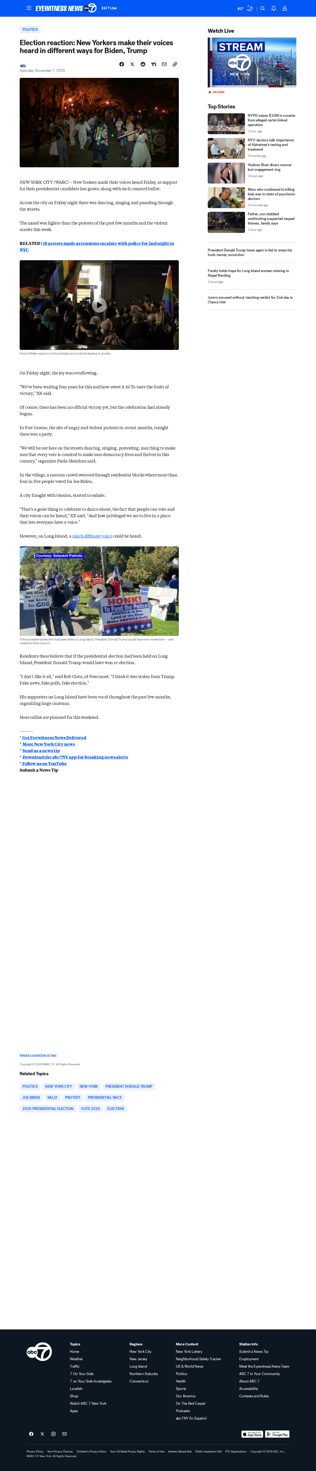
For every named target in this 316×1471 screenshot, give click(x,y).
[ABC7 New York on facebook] (31, 1434)
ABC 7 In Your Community (259, 1374)
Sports (181, 1389)
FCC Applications (236, 1451)
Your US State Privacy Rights (127, 1451)
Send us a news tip (41, 750)
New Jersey (138, 1359)
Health (181, 1381)
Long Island (138, 1366)
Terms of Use (156, 1451)
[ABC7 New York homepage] (66, 8)
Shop (74, 1396)
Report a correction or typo (38, 1055)
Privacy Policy (35, 1451)
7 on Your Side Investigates (90, 1381)
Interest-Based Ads (180, 1451)
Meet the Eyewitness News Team (264, 1366)
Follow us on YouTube (44, 763)
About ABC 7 (249, 1381)
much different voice (92, 536)
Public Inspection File (208, 1451)
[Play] (252, 62)
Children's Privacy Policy (91, 1451)
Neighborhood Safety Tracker (198, 1359)
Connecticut (139, 1381)
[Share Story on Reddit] (143, 64)
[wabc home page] (39, 1351)
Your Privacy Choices (60, 1451)
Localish (76, 1389)
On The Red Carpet (190, 1403)
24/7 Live (109, 8)
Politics (181, 1374)
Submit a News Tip (253, 1352)
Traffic (75, 1366)
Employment (249, 1359)
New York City (141, 1352)
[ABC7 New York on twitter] (42, 1434)
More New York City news (48, 744)
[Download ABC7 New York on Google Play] (277, 1434)
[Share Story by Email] (164, 64)
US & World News (189, 1366)
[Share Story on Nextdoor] (154, 64)
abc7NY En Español (191, 1418)
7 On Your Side (81, 1374)
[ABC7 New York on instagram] (53, 1434)
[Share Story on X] (132, 64)
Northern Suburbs (144, 1374)
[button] (29, 8)
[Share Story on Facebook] (122, 64)
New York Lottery (189, 1352)
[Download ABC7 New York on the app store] (252, 1434)
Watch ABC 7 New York (88, 1403)
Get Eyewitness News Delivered (54, 737)
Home (74, 1352)
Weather (76, 1359)
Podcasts (183, 1411)
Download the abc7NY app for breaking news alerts (75, 757)
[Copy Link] (175, 64)
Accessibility (248, 1389)
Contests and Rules (254, 1396)
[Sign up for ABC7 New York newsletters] (64, 1434)
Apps (74, 1411)
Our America (185, 1396)
